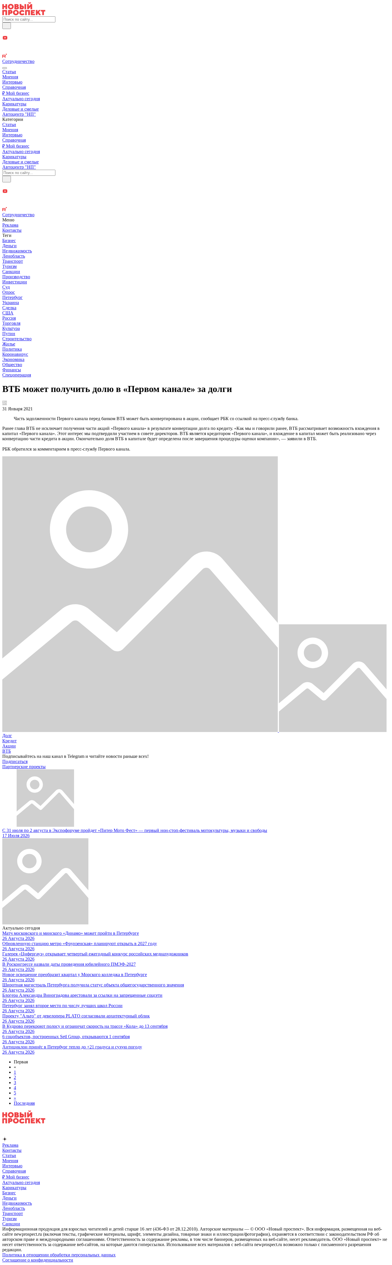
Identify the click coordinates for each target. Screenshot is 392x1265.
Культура (11, 328)
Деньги (9, 245)
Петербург (12, 297)
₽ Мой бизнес (15, 93)
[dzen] (196, 45)
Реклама (10, 225)
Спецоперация (16, 374)
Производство (16, 276)
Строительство (17, 338)
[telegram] (196, 32)
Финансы (11, 369)
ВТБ (6, 751)
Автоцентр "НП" (19, 114)
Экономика (13, 359)
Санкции (11, 271)
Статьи (9, 71)
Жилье (8, 343)
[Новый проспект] (23, 13)
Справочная (14, 87)
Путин (8, 333)
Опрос (8, 292)
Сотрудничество (18, 61)
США (7, 312)
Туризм (9, 266)
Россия (9, 318)
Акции (9, 745)
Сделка (9, 307)
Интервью (12, 82)
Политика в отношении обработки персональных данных (59, 1254)
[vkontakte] (196, 51)
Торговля (11, 323)
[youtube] (196, 38)
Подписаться (15, 761)
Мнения (10, 76)
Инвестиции (14, 281)
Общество (12, 364)
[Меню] (4, 68)
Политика (12, 349)
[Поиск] (6, 25)
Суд (6, 287)
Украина (10, 302)
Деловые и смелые (20, 109)
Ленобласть (13, 256)
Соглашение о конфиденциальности (37, 1260)
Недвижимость (17, 250)
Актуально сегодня (21, 98)
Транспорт (12, 261)
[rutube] (196, 56)
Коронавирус (15, 354)
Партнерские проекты (24, 766)
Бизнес (9, 240)
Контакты (12, 230)
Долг (7, 735)
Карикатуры (14, 103)
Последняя (24, 1103)
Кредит (9, 740)
